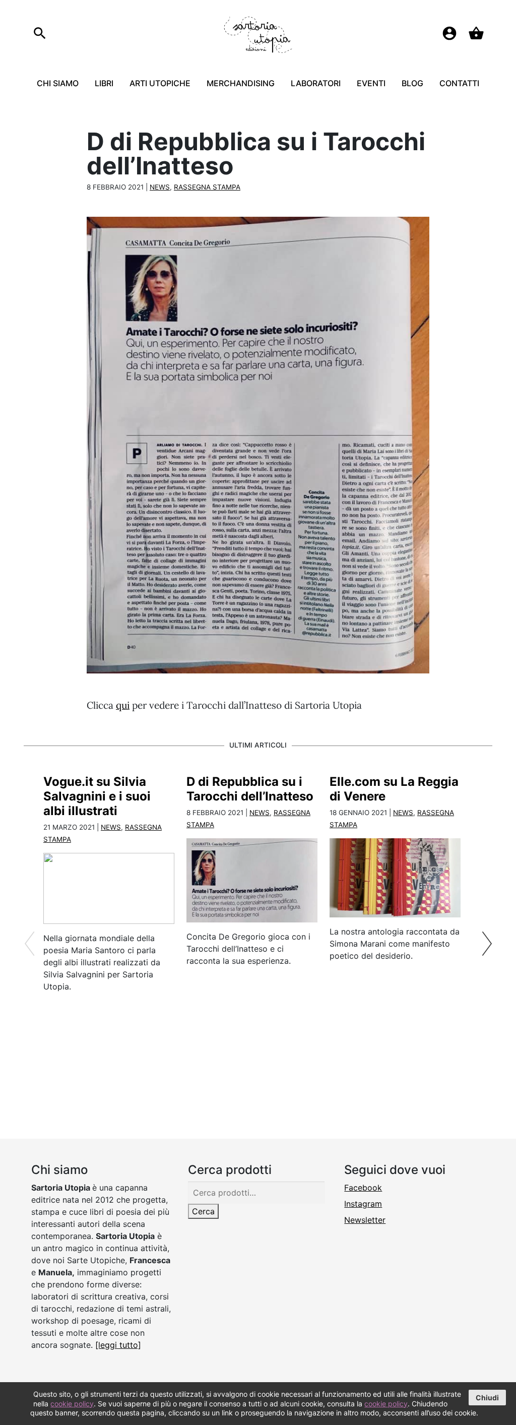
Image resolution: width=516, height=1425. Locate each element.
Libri (104, 83)
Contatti (459, 83)
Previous (29, 944)
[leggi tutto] (118, 1345)
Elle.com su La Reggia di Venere (394, 788)
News (160, 187)
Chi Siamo (58, 83)
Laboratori (316, 83)
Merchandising (241, 83)
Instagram (363, 1204)
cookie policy (72, 1403)
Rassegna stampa (207, 187)
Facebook (363, 1188)
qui (123, 705)
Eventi (371, 83)
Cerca (203, 1211)
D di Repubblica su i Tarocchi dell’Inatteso (249, 788)
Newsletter (364, 1220)
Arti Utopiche (160, 83)
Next (487, 944)
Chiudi (487, 1397)
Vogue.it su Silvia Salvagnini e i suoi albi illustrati (97, 796)
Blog (412, 83)
